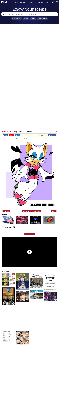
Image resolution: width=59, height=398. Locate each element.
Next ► (54, 211)
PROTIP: (5, 138)
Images (26, 18)
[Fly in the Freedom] (29, 173)
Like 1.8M (52, 135)
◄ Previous (6, 211)
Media (32, 2)
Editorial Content (42, 18)
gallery (25, 138)
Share (5, 135)
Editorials (40, 2)
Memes (33, 18)
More (47, 2)
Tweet (18, 135)
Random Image (36, 211)
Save (12, 135)
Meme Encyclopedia (20, 2)
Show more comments (29, 233)
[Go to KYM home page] (4, 2)
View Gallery (26, 211)
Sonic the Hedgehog (9, 132)
